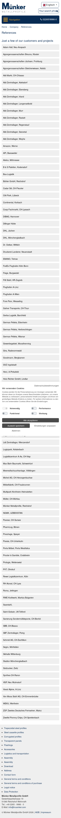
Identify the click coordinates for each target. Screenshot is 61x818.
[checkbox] (5, 408)
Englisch (50, 4)
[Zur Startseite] (14, 7)
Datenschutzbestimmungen (46, 385)
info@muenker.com (17, 807)
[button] (57, 10)
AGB (37, 812)
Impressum (46, 812)
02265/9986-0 (50, 19)
